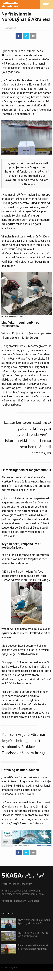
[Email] (33, 36)
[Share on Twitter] (26, 36)
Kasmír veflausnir (29, 900)
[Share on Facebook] (19, 36)
